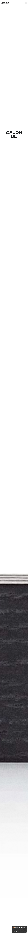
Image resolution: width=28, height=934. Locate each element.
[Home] (25, 3)
